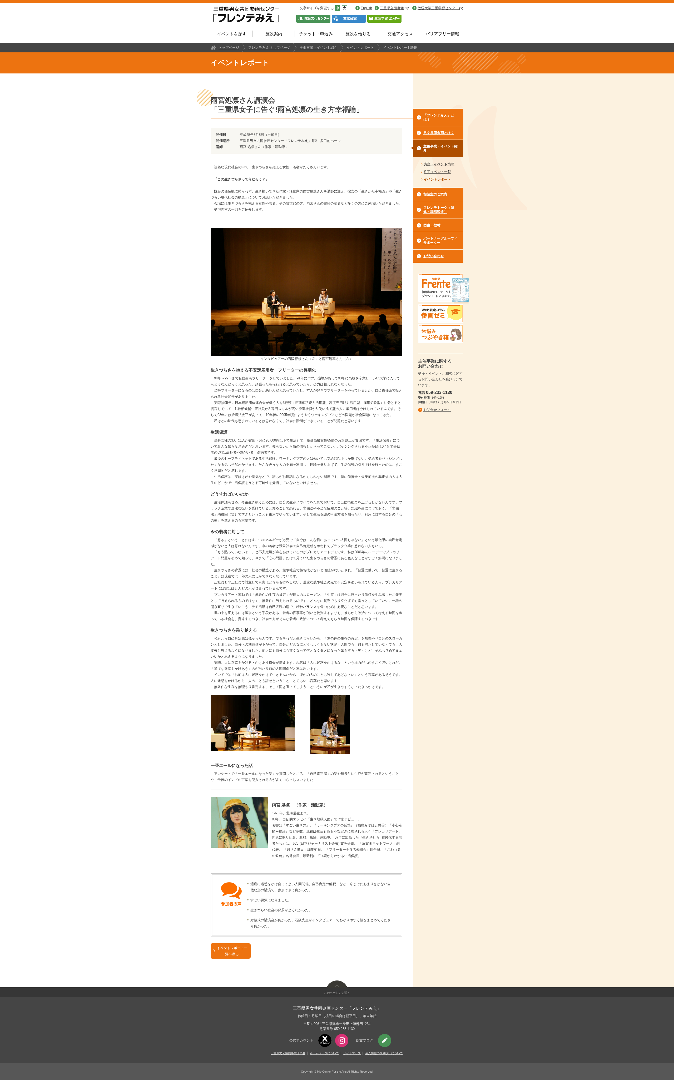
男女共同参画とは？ (438, 133)
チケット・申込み (316, 34)
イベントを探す (231, 34)
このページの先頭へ (337, 992)
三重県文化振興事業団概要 (288, 1053)
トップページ (229, 47)
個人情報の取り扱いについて (384, 1053)
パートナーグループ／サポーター (440, 240)
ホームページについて (324, 1053)
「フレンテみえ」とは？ (438, 117)
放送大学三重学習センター (438, 8)
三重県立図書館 (392, 8)
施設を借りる (358, 34)
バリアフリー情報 (442, 34)
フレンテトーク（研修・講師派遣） (438, 210)
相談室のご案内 (435, 194)
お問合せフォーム (437, 410)
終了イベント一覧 (437, 172)
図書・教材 (431, 225)
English (366, 8)
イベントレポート (360, 47)
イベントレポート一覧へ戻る (232, 951)
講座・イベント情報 (439, 164)
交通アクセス (400, 34)
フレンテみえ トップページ (269, 47)
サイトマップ (352, 1053)
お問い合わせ (433, 256)
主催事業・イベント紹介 (318, 47)
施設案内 (273, 34)
